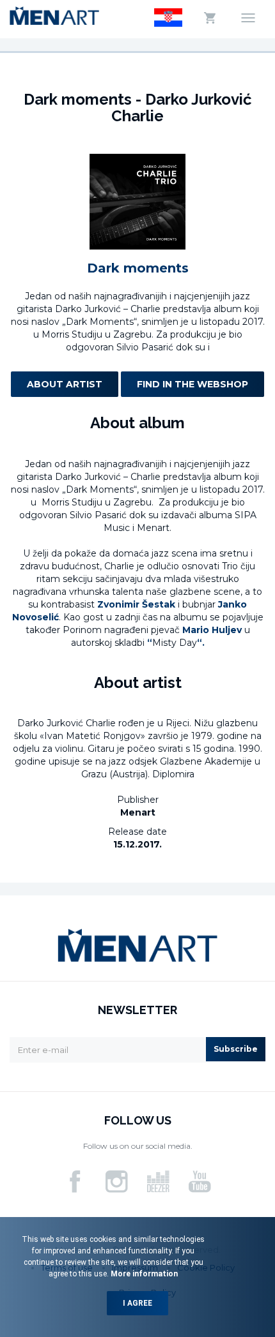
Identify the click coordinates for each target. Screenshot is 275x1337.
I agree (137, 1303)
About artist (64, 384)
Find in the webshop (192, 384)
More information (143, 1273)
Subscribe (236, 1049)
